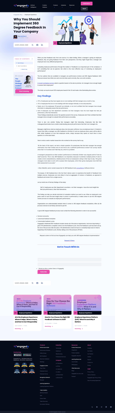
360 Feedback (43, 356)
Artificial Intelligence (33, 6)
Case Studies (75, 361)
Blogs (73, 370)
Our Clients (89, 351)
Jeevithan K (23, 36)
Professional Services (61, 356)
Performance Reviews (45, 350)
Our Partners (90, 353)
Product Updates (75, 352)
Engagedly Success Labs (77, 373)
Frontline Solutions (44, 6)
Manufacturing (59, 353)
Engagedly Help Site (76, 355)
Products (55, 5)
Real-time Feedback (44, 359)
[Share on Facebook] (37, 45)
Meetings (42, 361)
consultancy (80, 168)
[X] (92, 407)
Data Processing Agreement (93, 380)
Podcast (73, 376)
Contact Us (90, 362)
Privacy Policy (90, 372)
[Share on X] (32, 45)
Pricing (89, 365)
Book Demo (86, 3)
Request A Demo (69, 240)
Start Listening (24, 91)
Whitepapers (74, 364)
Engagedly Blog (18, 14)
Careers (89, 356)
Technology (58, 348)
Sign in (84, 8)
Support (89, 359)
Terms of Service (91, 374)
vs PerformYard (59, 374)
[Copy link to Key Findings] (53, 96)
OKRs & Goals (43, 353)
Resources (71, 5)
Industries (63, 5)
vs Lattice (58, 372)
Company (89, 348)
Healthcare (58, 351)
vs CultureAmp (59, 363)
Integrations (74, 350)
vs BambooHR (59, 377)
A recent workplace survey (46, 83)
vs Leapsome (59, 369)
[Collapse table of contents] (32, 59)
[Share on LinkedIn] (42, 45)
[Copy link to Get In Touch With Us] (81, 247)
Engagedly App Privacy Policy (94, 377)
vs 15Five (58, 366)
